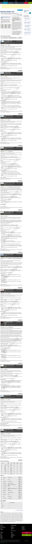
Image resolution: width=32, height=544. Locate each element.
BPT (2, 26)
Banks (12, 533)
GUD (5, 25)
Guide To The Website (3, 527)
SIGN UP (30, 2)
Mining (12, 536)
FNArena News (5, 2)
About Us (16, 2)
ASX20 (1, 533)
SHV (9, 25)
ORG (5, 27)
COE (2, 27)
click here (5, 542)
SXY (9, 27)
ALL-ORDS (1, 537)
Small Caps (23, 527)
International (23, 526)
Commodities (12, 534)
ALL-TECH (1, 538)
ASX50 (1, 534)
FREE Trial (26, 2)
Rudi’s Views (23, 529)
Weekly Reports (29, 30)
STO (9, 26)
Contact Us (1, 529)
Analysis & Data (11, 2)
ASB (2, 25)
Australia (29, 27)
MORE (11, 537)
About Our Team (2, 526)
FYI (11, 529)
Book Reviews (12, 527)
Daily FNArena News (13, 530)
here (22, 510)
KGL (5, 26)
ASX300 (1, 536)
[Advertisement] (16, 6)
